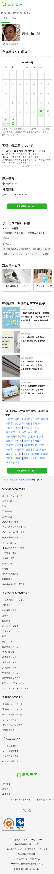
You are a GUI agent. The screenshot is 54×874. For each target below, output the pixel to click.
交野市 (29, 449)
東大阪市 (39, 445)
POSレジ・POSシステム (13, 683)
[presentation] (5, 19)
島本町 (18, 453)
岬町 (25, 458)
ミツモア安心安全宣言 (12, 725)
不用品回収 (7, 511)
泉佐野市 (10, 432)
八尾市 (35, 427)
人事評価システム (10, 667)
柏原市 (18, 440)
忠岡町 (44, 453)
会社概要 (6, 784)
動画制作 (6, 620)
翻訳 (4, 636)
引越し (5, 506)
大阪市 (9, 419)
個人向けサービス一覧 (12, 704)
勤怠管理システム (10, 646)
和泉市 (40, 436)
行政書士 (6, 605)
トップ (5, 479)
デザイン (6, 631)
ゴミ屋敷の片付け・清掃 (13, 548)
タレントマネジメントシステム (16, 688)
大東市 (31, 436)
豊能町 (26, 453)
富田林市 (21, 432)
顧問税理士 (7, 579)
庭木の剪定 (7, 516)
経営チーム (7, 789)
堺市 (17, 419)
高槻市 (29, 423)
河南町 (42, 458)
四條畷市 (19, 449)
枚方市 (18, 427)
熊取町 (9, 458)
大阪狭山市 (40, 449)
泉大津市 (19, 423)
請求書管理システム (11, 678)
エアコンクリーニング (12, 495)
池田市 (44, 419)
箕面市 (9, 440)
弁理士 (5, 615)
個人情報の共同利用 (27, 854)
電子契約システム (10, 662)
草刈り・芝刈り (9, 542)
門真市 (38, 440)
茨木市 (26, 427)
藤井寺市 (28, 445)
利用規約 (16, 839)
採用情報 (6, 794)
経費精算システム (10, 657)
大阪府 (27, 479)
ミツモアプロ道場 (10, 756)
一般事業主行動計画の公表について (27, 863)
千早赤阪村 (11, 462)
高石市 (18, 445)
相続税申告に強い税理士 (13, 584)
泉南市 (9, 449)
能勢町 (35, 453)
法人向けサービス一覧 (12, 709)
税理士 (5, 568)
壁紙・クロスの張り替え (13, 532)
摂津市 (9, 445)
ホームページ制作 (10, 626)
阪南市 (9, 453)
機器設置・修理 (16, 479)
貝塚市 (38, 423)
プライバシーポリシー (32, 839)
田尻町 (18, 458)
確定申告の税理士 (10, 574)
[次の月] (49, 62)
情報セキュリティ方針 (38, 849)
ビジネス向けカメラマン (13, 600)
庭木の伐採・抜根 (10, 522)
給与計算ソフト (9, 652)
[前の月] (4, 62)
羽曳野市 (28, 440)
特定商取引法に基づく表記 (27, 844)
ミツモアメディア (10, 719)
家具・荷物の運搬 (10, 537)
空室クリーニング (10, 563)
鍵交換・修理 (8, 558)
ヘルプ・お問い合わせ (12, 714)
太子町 (33, 458)
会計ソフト (7, 641)
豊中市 (35, 419)
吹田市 (9, 423)
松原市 (22, 436)
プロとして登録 (9, 745)
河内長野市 (11, 436)
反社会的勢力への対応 (16, 849)
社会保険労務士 (9, 610)
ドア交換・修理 (9, 553)
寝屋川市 (32, 432)
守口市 (9, 427)
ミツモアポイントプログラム (27, 859)
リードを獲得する (10, 751)
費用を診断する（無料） (27, 206)
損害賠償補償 (8, 730)
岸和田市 (25, 419)
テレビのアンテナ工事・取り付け (17, 527)
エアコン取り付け (10, 501)
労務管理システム (10, 673)
